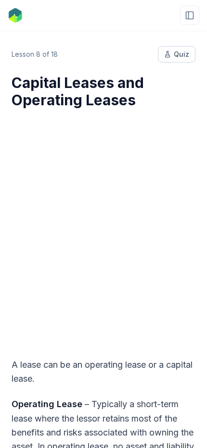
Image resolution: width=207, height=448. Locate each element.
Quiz (181, 54)
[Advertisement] (103, 227)
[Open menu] (189, 15)
